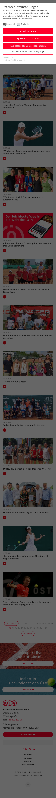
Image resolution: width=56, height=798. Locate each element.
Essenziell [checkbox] (10, 24)
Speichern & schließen (28, 38)
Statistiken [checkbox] (25, 24)
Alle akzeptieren (28, 31)
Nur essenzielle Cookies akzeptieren (28, 45)
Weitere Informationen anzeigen (27, 51)
